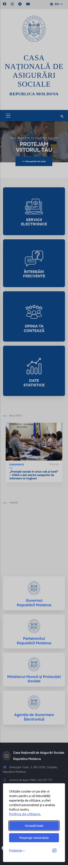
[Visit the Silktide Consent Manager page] (54, 850)
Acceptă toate (34, 825)
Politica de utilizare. (25, 814)
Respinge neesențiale (34, 837)
